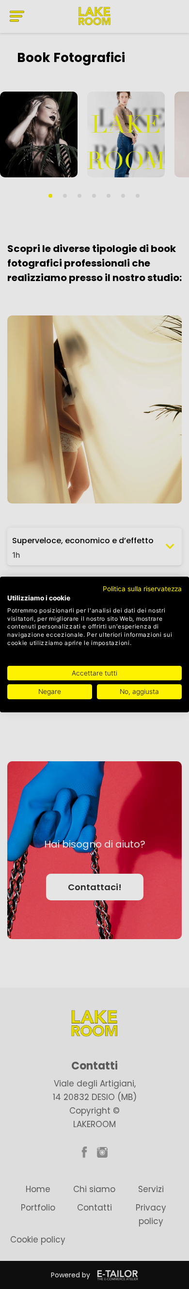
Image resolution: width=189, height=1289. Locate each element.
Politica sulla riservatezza (142, 589)
